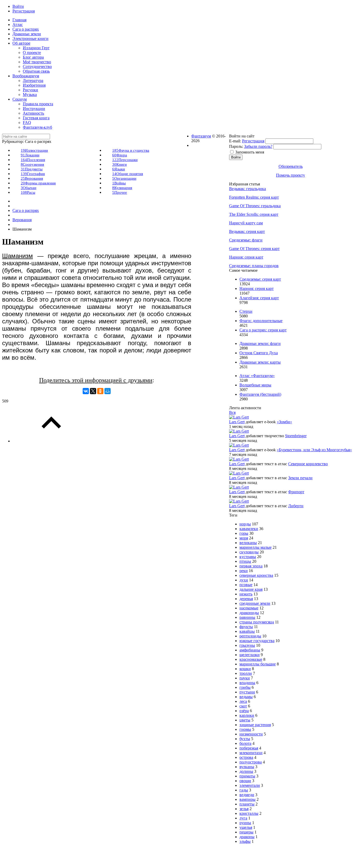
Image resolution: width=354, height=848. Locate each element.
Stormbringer (296, 436)
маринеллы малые (255, 547)
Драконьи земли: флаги (260, 343)
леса (243, 701)
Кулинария (122, 188)
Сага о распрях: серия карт (263, 330)
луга (243, 818)
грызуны (247, 645)
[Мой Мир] (107, 391)
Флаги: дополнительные (260, 320)
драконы (246, 837)
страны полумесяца (256, 622)
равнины (247, 617)
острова (246, 757)
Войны (119, 183)
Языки (118, 169)
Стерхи (245, 311)
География (33, 174)
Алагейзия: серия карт (259, 298)
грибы (245, 687)
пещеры (246, 832)
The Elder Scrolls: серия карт (253, 214)
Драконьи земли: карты (260, 362)
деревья (246, 598)
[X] (93, 391)
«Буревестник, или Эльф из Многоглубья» (314, 450)
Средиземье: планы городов (254, 265)
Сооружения (32, 164)
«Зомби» (284, 422)
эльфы (245, 841)
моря (243, 538)
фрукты (246, 626)
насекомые (248, 608)
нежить (245, 594)
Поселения (33, 160)
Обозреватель (291, 166)
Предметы (32, 169)
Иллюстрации (34, 150)
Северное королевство (308, 464)
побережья (248, 748)
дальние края (251, 589)
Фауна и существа (130, 150)
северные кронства (256, 575)
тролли (245, 673)
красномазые (250, 659)
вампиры (247, 799)
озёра (244, 710)
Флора (119, 155)
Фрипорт (296, 492)
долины (246, 771)
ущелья (245, 827)
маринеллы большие (257, 664)
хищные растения (255, 724)
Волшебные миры (255, 385)
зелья (244, 809)
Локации (30, 155)
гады (243, 790)
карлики (246, 715)
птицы (245, 561)
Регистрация (253, 141)
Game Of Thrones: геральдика (255, 206)
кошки (245, 668)
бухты (244, 738)
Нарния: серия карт (246, 257)
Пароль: (236, 146)
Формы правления (38, 183)
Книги (119, 164)
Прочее (119, 192)
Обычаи (28, 188)
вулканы (246, 766)
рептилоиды (250, 636)
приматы (247, 776)
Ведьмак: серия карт (247, 231)
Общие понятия (127, 174)
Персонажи (125, 160)
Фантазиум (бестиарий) (260, 394)
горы (243, 533)
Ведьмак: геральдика (247, 188)
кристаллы (248, 813)
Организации (124, 178)
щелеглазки (249, 654)
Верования (32, 178)
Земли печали (300, 478)
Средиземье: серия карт (260, 279)
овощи (245, 781)
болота (245, 743)
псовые (245, 584)
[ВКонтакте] (86, 391)
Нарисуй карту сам (246, 223)
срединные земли (254, 603)
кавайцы (247, 631)
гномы (245, 729)
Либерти (295, 506)
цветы (244, 720)
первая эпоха (251, 566)
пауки (244, 678)
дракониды (249, 612)
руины (245, 823)
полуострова (250, 762)
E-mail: (235, 141)
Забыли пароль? (258, 146)
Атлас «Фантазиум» (257, 375)
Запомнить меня (249, 152)
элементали (249, 785)
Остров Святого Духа (258, 353)
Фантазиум (201, 136)
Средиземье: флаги (246, 240)
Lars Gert (237, 422)
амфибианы (249, 650)
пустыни (247, 692)
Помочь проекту (290, 175)
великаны (248, 542)
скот (243, 706)
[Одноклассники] (100, 391)
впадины (247, 682)
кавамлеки (248, 528)
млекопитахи (251, 752)
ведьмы (246, 696)
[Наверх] (51, 441)
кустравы (247, 556)
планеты (246, 804)
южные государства (256, 640)
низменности (251, 734)
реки (243, 570)
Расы (28, 192)
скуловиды (249, 552)
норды (245, 524)
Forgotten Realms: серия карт (254, 197)
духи (243, 580)
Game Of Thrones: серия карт (254, 248)
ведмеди (246, 795)
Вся (232, 412)
